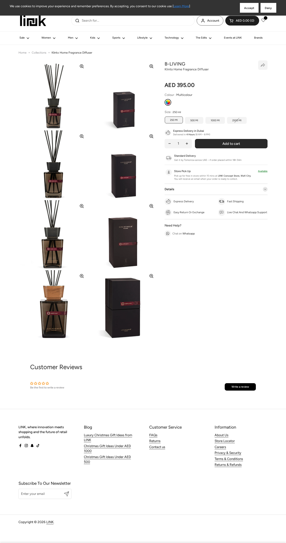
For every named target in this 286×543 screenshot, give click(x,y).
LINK (50, 522)
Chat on (183, 233)
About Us (221, 435)
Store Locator (225, 441)
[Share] (263, 65)
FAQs (153, 435)
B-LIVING (175, 64)
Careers (220, 447)
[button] (242, 21)
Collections (39, 52)
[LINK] (33, 20)
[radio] (168, 102)
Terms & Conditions (229, 459)
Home (22, 52)
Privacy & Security (228, 453)
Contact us (157, 447)
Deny (268, 8)
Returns (155, 441)
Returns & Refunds (228, 465)
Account (213, 20)
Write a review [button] (240, 386)
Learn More (181, 6)
